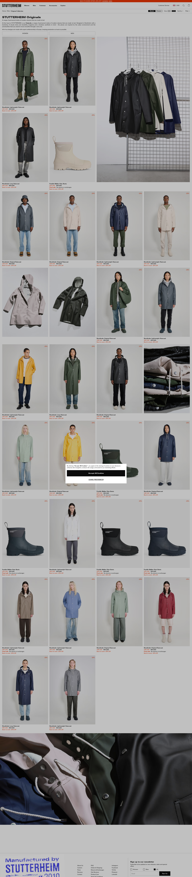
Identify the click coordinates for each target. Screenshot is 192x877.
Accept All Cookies (96, 473)
